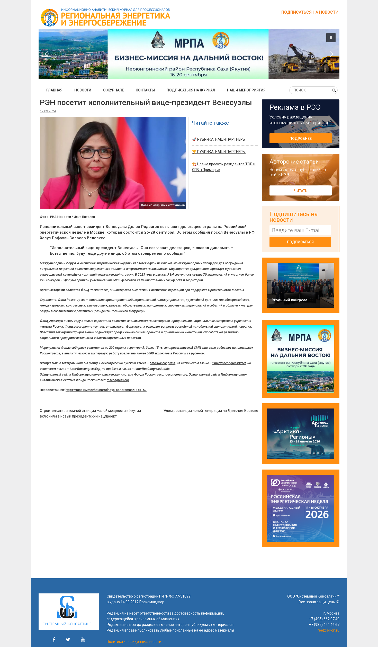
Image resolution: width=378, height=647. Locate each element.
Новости (82, 90)
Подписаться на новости (309, 12)
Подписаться (300, 242)
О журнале (113, 90)
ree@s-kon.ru (328, 630)
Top (365, 634)
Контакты (145, 90)
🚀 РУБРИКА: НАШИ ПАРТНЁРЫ (219, 139)
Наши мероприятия (246, 90)
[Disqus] (149, 488)
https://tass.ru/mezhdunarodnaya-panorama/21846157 (106, 390)
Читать (300, 191)
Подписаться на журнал (191, 90)
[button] (189, 54)
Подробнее (301, 139)
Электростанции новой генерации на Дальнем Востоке (210, 410)
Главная (54, 90)
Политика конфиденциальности (134, 642)
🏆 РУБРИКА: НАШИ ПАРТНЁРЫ (219, 152)
